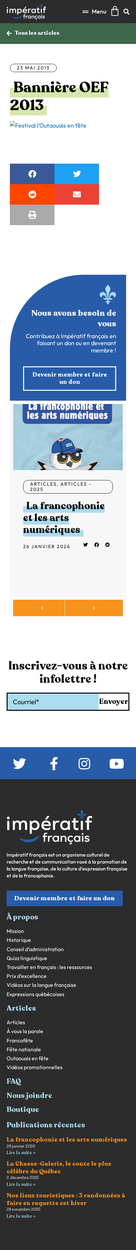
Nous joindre (29, 1096)
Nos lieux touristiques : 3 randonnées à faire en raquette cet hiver (66, 1199)
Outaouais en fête (28, 1058)
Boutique (23, 1109)
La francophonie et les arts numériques (64, 518)
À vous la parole (25, 1031)
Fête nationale (24, 1049)
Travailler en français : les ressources (49, 967)
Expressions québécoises (35, 994)
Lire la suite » (21, 1152)
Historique (19, 940)
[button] (94, 11)
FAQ (14, 1081)
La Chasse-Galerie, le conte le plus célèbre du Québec (59, 1167)
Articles (43, 484)
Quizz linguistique (27, 958)
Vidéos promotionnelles (34, 1067)
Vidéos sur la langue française (41, 985)
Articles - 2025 (60, 487)
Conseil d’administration (35, 949)
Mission (15, 931)
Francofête (20, 1040)
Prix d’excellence (27, 976)
